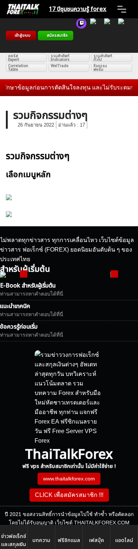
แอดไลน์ (124, 540)
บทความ (41, 540)
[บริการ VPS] (109, 35)
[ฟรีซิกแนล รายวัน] (81, 35)
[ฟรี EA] (123, 35)
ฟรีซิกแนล (69, 540)
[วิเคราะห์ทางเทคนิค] (95, 35)
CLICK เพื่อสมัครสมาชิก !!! (69, 495)
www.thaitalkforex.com (69, 479)
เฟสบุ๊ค (96, 540)
